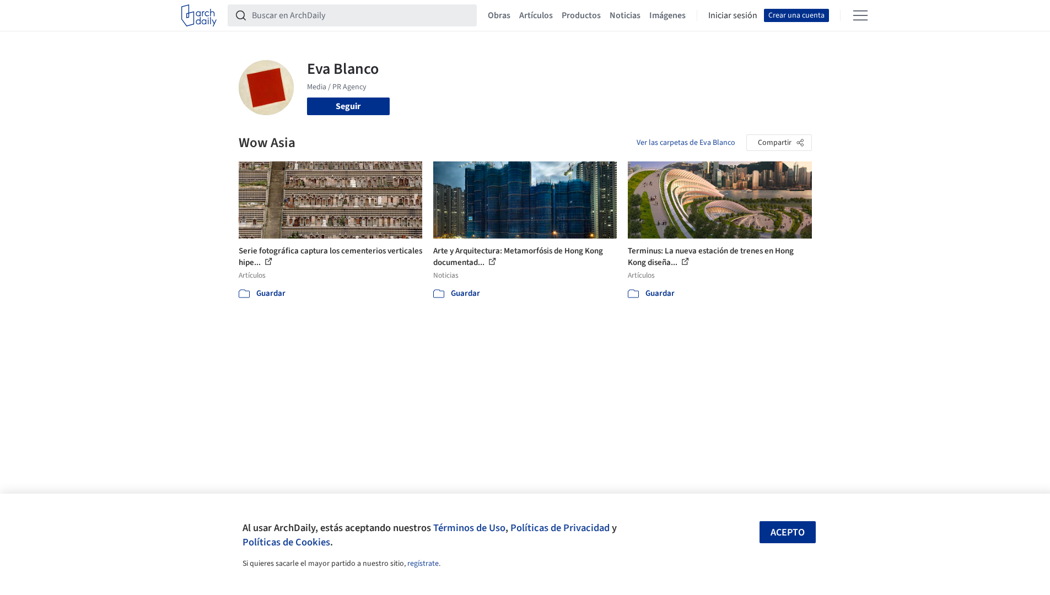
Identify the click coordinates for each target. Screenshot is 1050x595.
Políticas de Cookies (286, 542)
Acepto (788, 532)
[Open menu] (860, 15)
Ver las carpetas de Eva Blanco (686, 143)
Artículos (536, 15)
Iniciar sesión (732, 15)
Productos (581, 15)
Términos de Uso (469, 528)
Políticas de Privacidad (560, 528)
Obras (499, 15)
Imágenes (667, 15)
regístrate (423, 563)
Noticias (625, 15)
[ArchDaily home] (199, 15)
